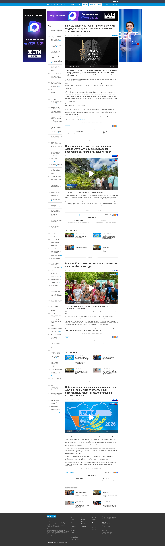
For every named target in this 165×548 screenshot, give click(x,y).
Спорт (72, 534)
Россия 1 (85, 4)
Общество (92, 66)
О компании (83, 517)
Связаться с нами (110, 4)
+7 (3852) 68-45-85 (106, 525)
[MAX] (117, 1)
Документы (83, 526)
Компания (78, 4)
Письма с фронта (75, 539)
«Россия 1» (94, 517)
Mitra (66, 542)
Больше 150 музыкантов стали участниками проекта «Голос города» (81, 236)
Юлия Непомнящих (75, 188)
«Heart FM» (94, 529)
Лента (50, 26)
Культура (73, 530)
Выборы (99, 4)
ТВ (67, 4)
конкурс (67, 126)
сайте (111, 108)
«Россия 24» (94, 519)
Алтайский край (110, 66)
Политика (92, 302)
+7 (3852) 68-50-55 (106, 523)
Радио (72, 4)
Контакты (83, 521)
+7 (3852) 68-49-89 (106, 526)
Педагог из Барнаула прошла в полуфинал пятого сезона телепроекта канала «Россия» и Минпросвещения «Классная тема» (109, 372)
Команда (83, 519)
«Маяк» (93, 526)
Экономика (73, 526)
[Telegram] (115, 1)
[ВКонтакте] (112, 1)
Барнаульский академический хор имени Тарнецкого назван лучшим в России (109, 249)
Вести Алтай (110, 188)
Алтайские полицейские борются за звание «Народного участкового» (81, 249)
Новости (63, 4)
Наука (72, 532)
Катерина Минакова (74, 431)
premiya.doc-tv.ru (83, 119)
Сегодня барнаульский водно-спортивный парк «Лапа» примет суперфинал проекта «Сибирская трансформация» (109, 504)
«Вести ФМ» (94, 527)
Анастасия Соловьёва (75, 302)
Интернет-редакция (74, 66)
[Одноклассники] (114, 1)
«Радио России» (95, 524)
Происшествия (74, 522)
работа (67, 472)
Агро (72, 528)
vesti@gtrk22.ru (105, 530)
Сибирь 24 (92, 4)
